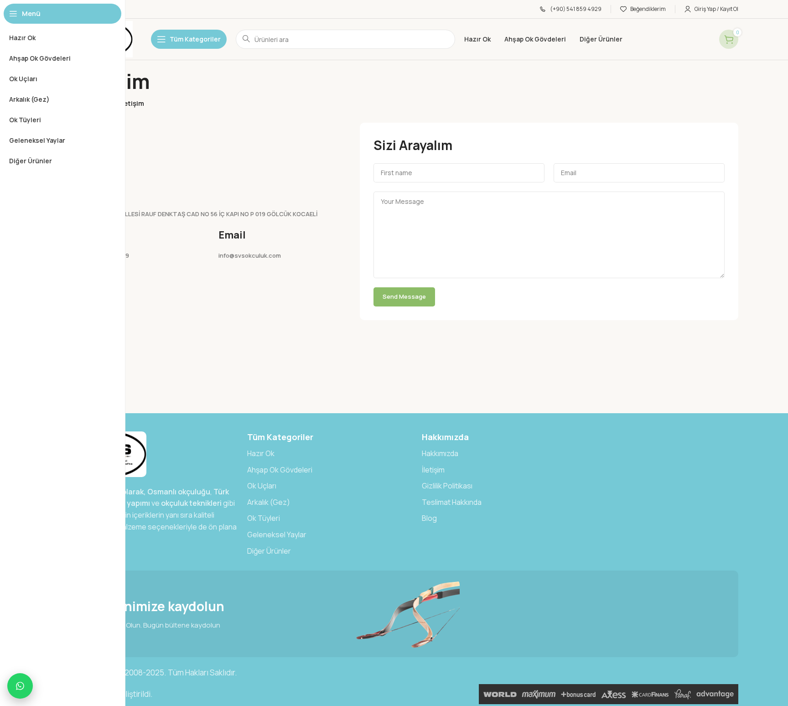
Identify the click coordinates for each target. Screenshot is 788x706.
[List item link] (330, 454)
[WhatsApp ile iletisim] (20, 686)
